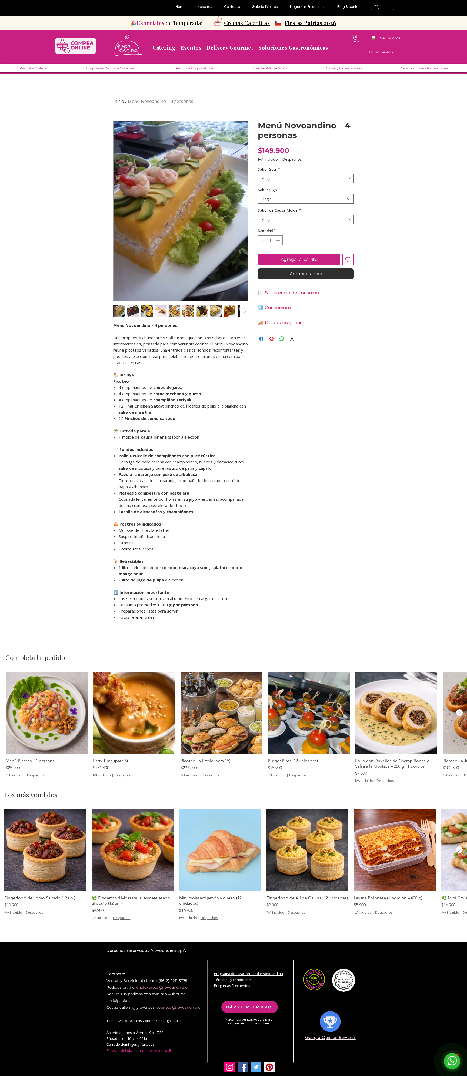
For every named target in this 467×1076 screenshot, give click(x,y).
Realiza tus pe (119, 993)
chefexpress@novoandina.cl (162, 987)
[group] (233, 728)
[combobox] (306, 178)
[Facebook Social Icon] (243, 1067)
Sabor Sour (269, 169)
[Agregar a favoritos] (348, 259)
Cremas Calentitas (247, 22)
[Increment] (278, 240)
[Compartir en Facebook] (261, 338)
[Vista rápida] (47, 713)
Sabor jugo (269, 189)
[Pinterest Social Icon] (269, 1067)
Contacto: (115, 973)
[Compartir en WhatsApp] (282, 338)
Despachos (292, 159)
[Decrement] (262, 240)
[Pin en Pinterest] (271, 338)
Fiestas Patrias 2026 (310, 22)
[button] (356, 38)
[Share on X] (292, 338)
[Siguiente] (459, 712)
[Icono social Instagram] (229, 1067)
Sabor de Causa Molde (279, 210)
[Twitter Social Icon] (256, 1067)
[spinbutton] (270, 240)
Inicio (118, 101)
